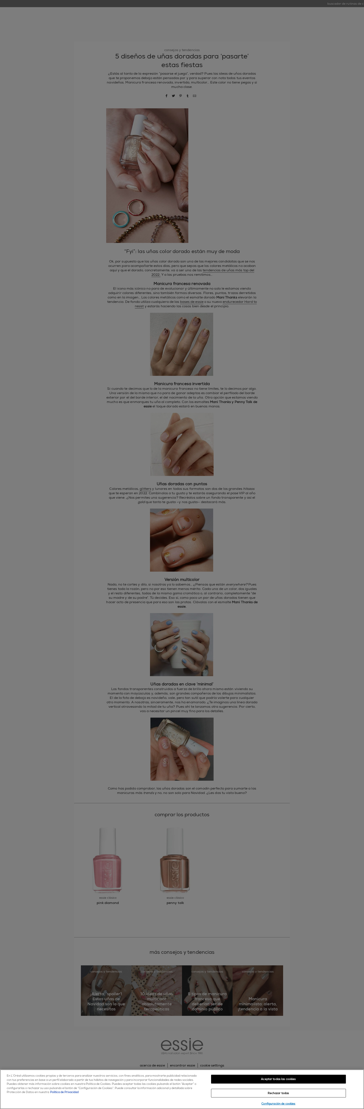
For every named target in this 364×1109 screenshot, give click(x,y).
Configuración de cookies (278, 1103)
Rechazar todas (278, 1093)
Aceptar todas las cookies (278, 1079)
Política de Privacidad (64, 1092)
